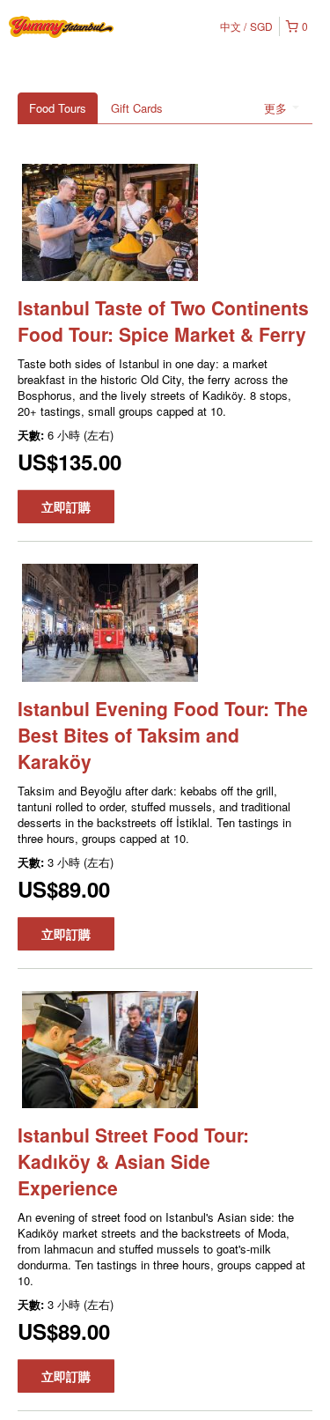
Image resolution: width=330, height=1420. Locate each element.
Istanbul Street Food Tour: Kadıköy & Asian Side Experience (133, 1161)
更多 (277, 108)
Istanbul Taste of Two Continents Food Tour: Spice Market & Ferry (163, 320)
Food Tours (57, 108)
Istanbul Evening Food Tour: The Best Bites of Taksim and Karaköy (163, 734)
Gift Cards (137, 108)
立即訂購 (66, 506)
